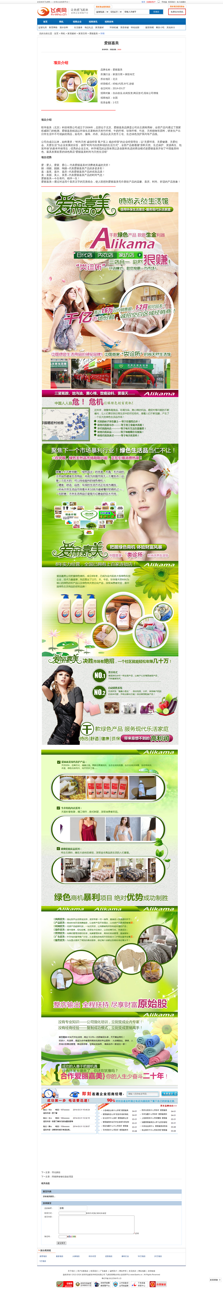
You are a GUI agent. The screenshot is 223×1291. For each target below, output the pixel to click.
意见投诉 (132, 1271)
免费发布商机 (177, 12)
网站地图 (142, 1271)
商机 (61, 21)
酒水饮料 (64, 27)
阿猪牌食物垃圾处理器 (62, 1176)
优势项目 (108, 1256)
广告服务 (103, 1271)
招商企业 (77, 21)
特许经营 (92, 1256)
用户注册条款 (82, 1271)
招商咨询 (109, 21)
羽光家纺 (56, 1172)
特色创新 (135, 27)
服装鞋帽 (149, 27)
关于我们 (71, 1271)
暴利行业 (125, 1256)
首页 (45, 21)
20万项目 (158, 1256)
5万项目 (43, 1261)
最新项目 (59, 1256)
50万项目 (141, 1256)
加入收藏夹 (181, 2)
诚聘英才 (113, 1271)
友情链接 (151, 1271)
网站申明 (123, 1271)
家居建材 (99, 27)
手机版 (164, 2)
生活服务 (78, 27)
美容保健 (124, 27)
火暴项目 (76, 1256)
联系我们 (172, 2)
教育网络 (53, 27)
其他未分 (171, 27)
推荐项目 (43, 1256)
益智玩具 (42, 27)
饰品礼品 (89, 27)
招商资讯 (93, 21)
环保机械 (114, 27)
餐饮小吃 (160, 27)
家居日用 (83, 33)
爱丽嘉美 (93, 33)
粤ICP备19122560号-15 (111, 1278)
